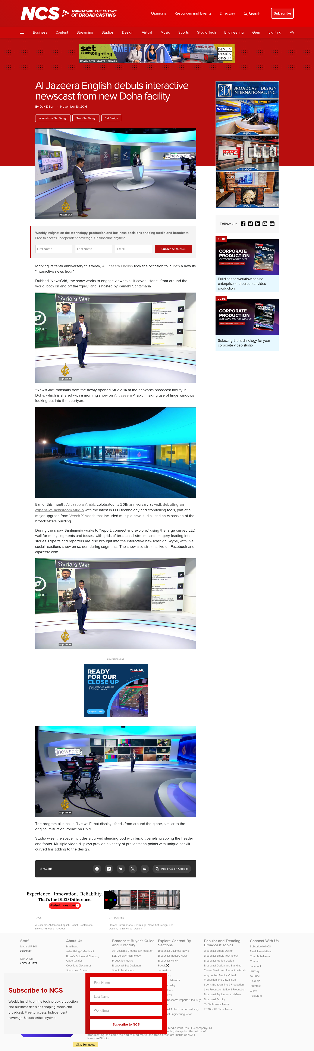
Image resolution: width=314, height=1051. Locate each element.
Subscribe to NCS (260, 946)
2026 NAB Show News (218, 1009)
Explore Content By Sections (174, 943)
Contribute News (260, 956)
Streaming (85, 32)
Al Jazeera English (117, 266)
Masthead (72, 946)
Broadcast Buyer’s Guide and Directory (133, 943)
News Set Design (86, 118)
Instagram (256, 995)
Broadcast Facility (214, 999)
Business (40, 32)
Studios (108, 32)
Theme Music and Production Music (225, 970)
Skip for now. (85, 1044)
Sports (183, 32)
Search (254, 13)
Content (62, 32)
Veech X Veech (82, 515)
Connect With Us (264, 941)
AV (292, 32)
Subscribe (282, 13)
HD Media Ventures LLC (179, 1028)
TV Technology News (216, 1004)
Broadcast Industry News (173, 955)
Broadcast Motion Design (219, 960)
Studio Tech (206, 32)
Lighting (275, 32)
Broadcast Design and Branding (222, 965)
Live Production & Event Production (224, 989)
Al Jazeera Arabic (81, 504)
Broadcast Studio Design (218, 951)
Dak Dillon (47, 106)
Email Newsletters (260, 951)
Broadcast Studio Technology (221, 955)
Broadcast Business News (173, 951)
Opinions (158, 13)
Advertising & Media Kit (80, 951)
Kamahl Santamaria (81, 925)
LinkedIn (255, 981)
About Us (74, 941)
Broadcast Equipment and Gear (222, 994)
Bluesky (254, 971)
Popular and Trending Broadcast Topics (222, 943)
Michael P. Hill (28, 946)
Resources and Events (193, 13)
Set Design (111, 118)
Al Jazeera (123, 395)
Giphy (253, 991)
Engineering (234, 32)
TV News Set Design (130, 928)
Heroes (113, 925)
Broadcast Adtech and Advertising (178, 1009)
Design (127, 32)
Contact (254, 961)
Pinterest (255, 986)
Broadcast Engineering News (175, 1014)
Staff (24, 941)
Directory (227, 13)
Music (165, 32)
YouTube (255, 976)
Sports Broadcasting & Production (224, 984)
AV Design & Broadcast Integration (132, 951)
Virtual (147, 32)
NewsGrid (41, 928)
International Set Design (53, 118)
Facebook (256, 966)
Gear (256, 32)
